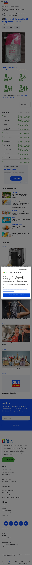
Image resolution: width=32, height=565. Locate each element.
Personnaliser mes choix (8, 291)
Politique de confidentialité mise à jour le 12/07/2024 (15, 289)
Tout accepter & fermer (16, 295)
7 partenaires (19, 276)
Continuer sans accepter (22, 269)
